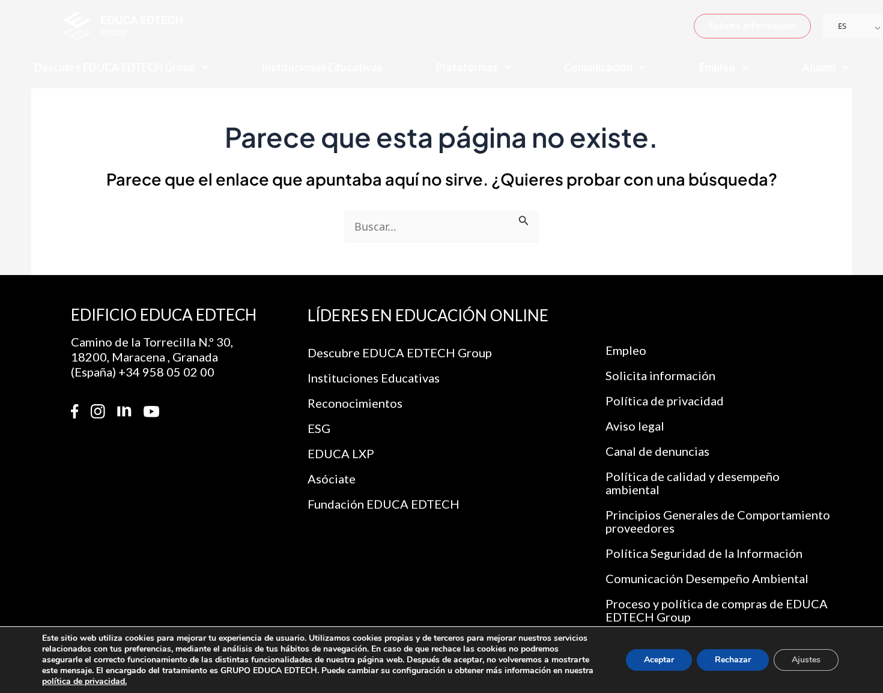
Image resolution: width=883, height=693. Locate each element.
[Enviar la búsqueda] (523, 219)
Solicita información (660, 375)
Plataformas (467, 67)
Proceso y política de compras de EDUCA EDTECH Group (716, 610)
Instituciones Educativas (322, 67)
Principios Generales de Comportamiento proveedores (717, 521)
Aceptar (659, 659)
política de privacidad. (84, 681)
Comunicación (598, 67)
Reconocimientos (355, 403)
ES (842, 25)
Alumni (819, 67)
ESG (319, 428)
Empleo (717, 67)
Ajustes (806, 659)
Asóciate (332, 478)
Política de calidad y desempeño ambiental (692, 483)
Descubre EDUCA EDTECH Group (114, 67)
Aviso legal (634, 426)
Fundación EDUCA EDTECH (384, 504)
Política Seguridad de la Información (704, 553)
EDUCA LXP (341, 453)
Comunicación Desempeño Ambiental (707, 578)
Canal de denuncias (657, 451)
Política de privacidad (664, 400)
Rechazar (733, 659)
